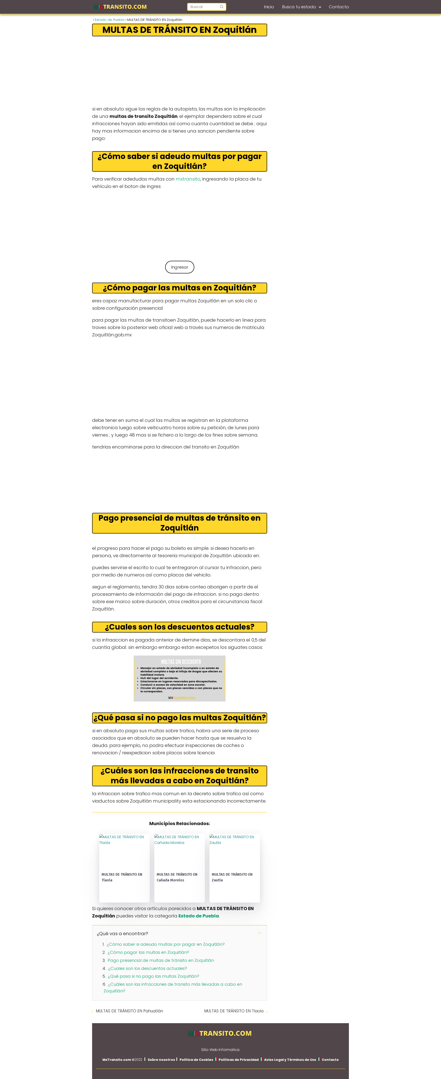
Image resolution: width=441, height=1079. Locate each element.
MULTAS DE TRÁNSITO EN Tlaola (233, 1011)
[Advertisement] (179, 71)
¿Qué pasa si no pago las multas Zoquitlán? (153, 976)
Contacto (339, 7)
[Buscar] (221, 6)
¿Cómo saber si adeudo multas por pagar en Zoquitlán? (166, 944)
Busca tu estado (299, 7)
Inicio (269, 7)
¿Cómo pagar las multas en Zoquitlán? (148, 952)
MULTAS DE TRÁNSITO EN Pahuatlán (129, 1011)
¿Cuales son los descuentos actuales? (147, 968)
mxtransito (188, 179)
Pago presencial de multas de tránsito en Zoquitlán (161, 960)
